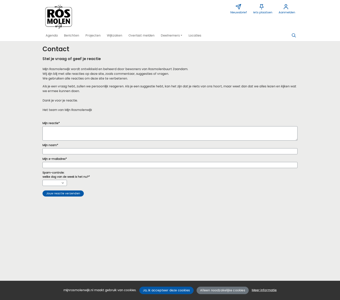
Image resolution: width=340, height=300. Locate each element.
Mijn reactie (50, 123)
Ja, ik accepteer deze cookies (166, 290)
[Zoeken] (294, 35)
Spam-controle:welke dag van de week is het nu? (65, 175)
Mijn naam (49, 145)
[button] (51, 35)
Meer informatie (264, 290)
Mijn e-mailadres (54, 159)
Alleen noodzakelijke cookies (222, 290)
